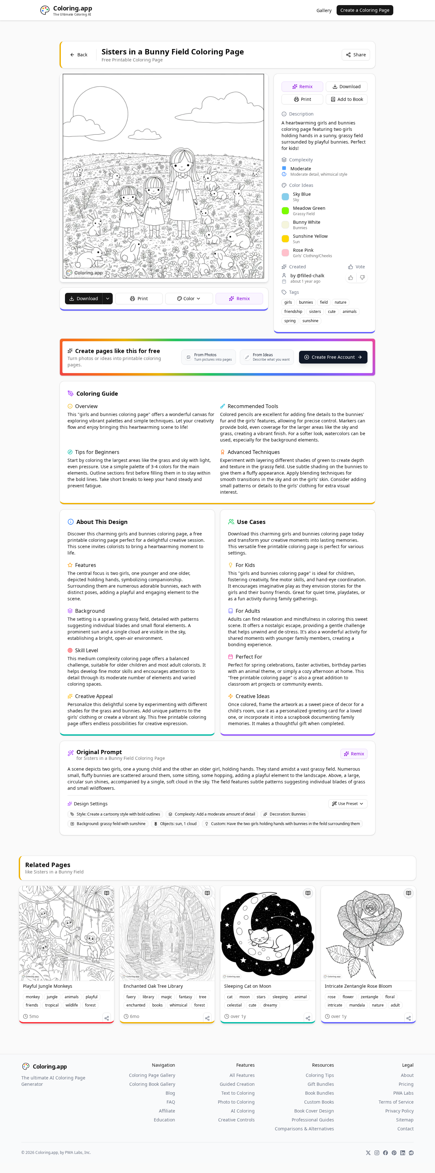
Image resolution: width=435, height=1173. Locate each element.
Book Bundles (319, 1093)
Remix (305, 86)
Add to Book (350, 99)
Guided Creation (237, 1084)
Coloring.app (50, 1066)
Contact (405, 1129)
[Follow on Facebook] (385, 1152)
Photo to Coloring (236, 1102)
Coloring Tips (320, 1075)
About (407, 1075)
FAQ (171, 1102)
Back (82, 55)
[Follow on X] (368, 1152)
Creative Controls (236, 1120)
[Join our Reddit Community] (411, 1152)
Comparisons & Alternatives (304, 1129)
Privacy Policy (399, 1111)
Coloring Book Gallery (152, 1084)
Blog (170, 1093)
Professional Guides (313, 1120)
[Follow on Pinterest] (394, 1152)
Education (164, 1120)
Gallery (324, 10)
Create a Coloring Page (364, 10)
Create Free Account (333, 357)
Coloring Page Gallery (152, 1075)
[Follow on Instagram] (376, 1152)
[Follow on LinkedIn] (402, 1152)
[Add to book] (107, 893)
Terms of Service (396, 1102)
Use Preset (348, 803)
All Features (242, 1075)
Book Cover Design (314, 1111)
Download (350, 86)
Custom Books (319, 1102)
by (307, 275)
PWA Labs (403, 1093)
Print (306, 99)
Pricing (406, 1084)
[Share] (107, 1018)
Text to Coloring (238, 1093)
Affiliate (167, 1111)
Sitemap (405, 1120)
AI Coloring (243, 1111)
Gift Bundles (321, 1084)
